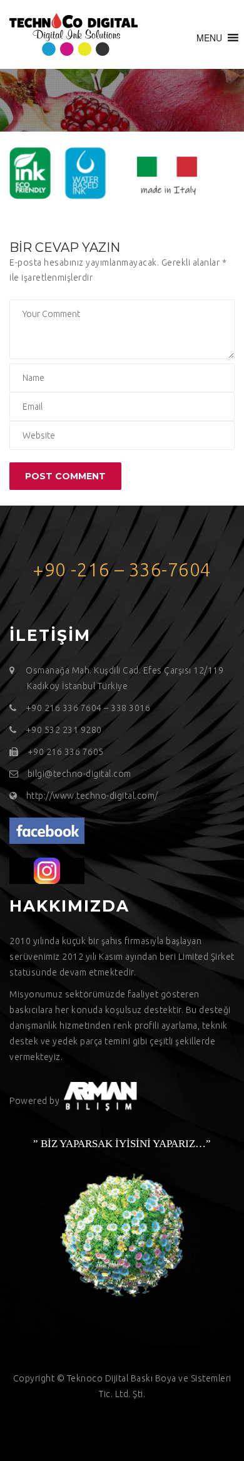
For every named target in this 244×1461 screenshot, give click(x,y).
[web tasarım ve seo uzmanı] (46, 830)
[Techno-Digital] (73, 34)
